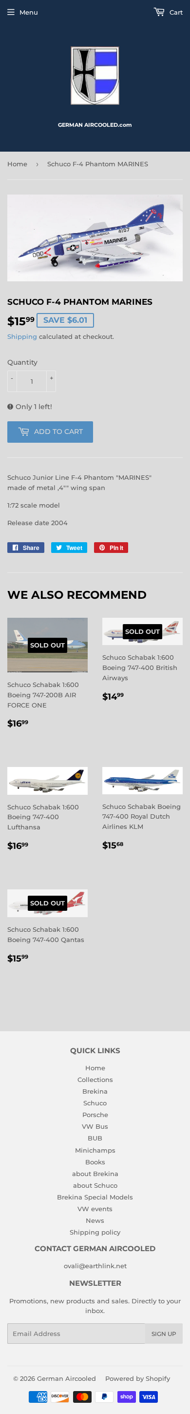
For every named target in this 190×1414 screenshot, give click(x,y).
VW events (95, 1209)
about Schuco (95, 1185)
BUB (95, 1138)
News (95, 1220)
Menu (28, 12)
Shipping (22, 336)
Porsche (95, 1115)
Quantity (22, 362)
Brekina (95, 1091)
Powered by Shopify (137, 1378)
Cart (175, 12)
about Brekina (95, 1174)
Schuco (95, 1103)
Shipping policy (95, 1232)
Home (17, 164)
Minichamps (95, 1150)
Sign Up (164, 1333)
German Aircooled (66, 1378)
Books (95, 1162)
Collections (95, 1079)
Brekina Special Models (95, 1197)
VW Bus (95, 1126)
